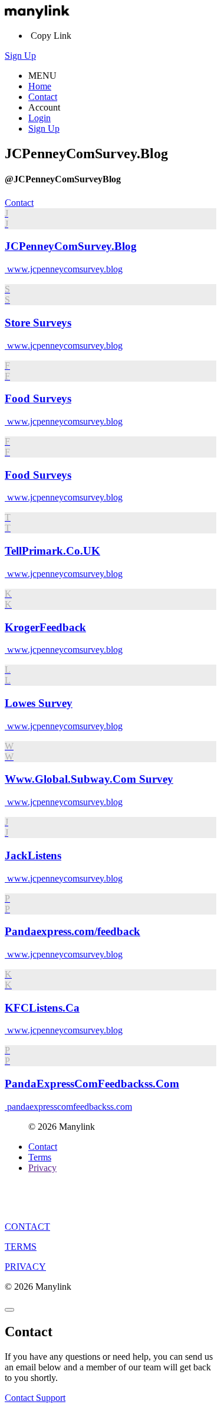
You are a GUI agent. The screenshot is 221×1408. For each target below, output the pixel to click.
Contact (42, 97)
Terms (39, 1157)
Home (39, 86)
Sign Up (20, 56)
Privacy (42, 1168)
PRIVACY (25, 1267)
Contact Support (35, 1398)
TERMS (21, 1247)
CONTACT (27, 1227)
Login (39, 118)
